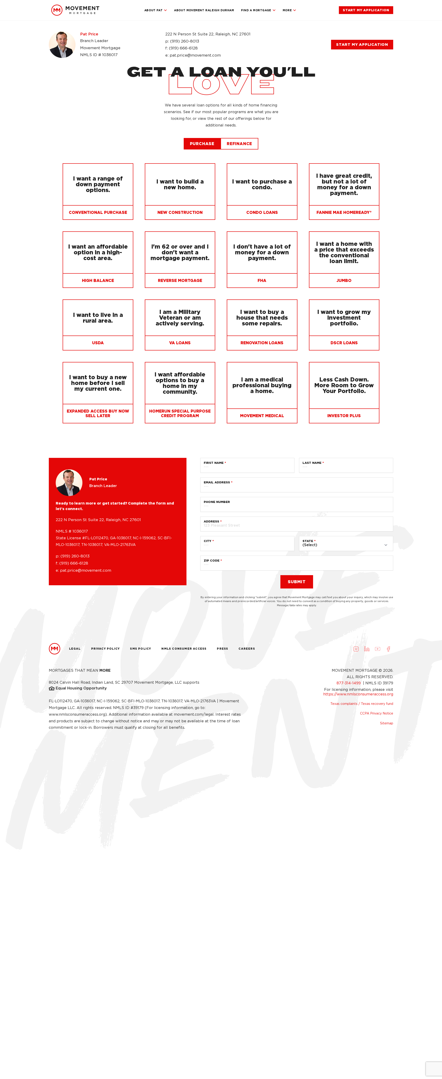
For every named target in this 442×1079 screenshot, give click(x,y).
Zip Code (211, 560)
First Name (214, 462)
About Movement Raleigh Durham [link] (204, 10)
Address (211, 521)
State (307, 541)
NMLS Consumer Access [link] (183, 648)
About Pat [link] (153, 10)
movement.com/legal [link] (194, 714)
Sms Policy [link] (140, 648)
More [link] (287, 10)
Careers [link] (246, 648)
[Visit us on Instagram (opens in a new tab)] (356, 649)
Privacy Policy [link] (105, 648)
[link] (75, 10)
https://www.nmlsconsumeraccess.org (358, 694)
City (207, 541)
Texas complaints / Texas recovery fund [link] (361, 704)
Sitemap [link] (386, 723)
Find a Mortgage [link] (256, 10)
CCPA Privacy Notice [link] (376, 713)
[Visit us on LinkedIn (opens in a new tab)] (367, 649)
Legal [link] (75, 648)
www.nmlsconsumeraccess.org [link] (77, 714)
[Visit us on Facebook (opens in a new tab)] (388, 649)
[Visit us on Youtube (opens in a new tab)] (377, 649)
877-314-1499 (349, 683)
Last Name (311, 462)
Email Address (217, 482)
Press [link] (222, 648)
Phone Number (217, 501)
